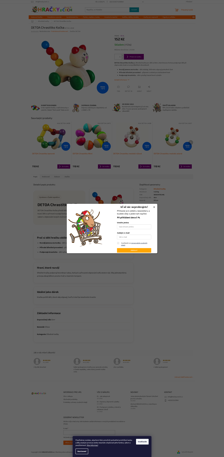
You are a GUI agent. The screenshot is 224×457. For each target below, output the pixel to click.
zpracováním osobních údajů (134, 244)
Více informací (92, 445)
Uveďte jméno (123, 222)
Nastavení (81, 451)
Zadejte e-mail (123, 233)
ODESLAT (134, 250)
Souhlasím (142, 441)
